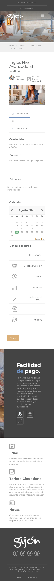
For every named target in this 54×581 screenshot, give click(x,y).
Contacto (32, 578)
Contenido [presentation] (21, 113)
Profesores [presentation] (21, 128)
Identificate (28, 8)
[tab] (19, 113)
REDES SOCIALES (28, 3)
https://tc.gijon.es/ (35, 495)
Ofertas (22, 46)
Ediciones (18, 48)
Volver (13, 338)
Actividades (36, 46)
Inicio (11, 46)
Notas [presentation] (18, 121)
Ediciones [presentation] (15, 179)
